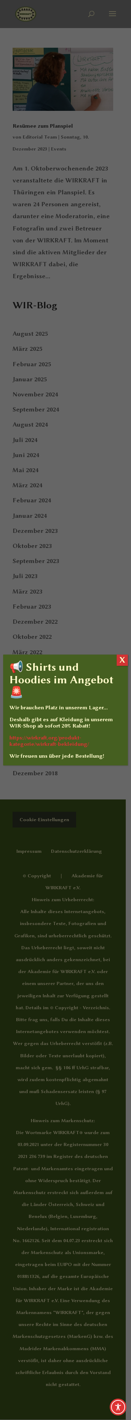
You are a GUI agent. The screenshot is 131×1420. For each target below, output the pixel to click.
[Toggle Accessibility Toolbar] (118, 1407)
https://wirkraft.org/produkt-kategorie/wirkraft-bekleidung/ (49, 741)
